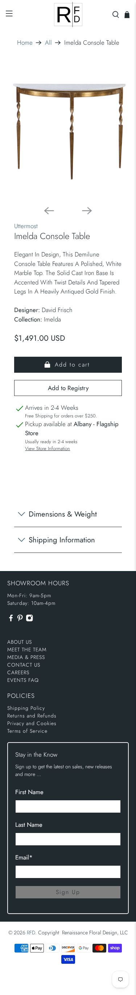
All (48, 43)
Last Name (28, 824)
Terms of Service (27, 731)
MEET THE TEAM (26, 649)
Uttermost (26, 226)
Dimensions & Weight (63, 514)
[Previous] (49, 210)
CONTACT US (23, 664)
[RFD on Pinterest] (20, 619)
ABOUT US (19, 642)
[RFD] (68, 14)
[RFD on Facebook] (11, 619)
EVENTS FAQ (23, 680)
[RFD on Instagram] (29, 619)
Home (25, 43)
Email (24, 857)
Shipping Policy (26, 708)
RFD (31, 932)
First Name (29, 792)
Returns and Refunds (32, 715)
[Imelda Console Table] (68, 131)
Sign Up (68, 892)
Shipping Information (62, 539)
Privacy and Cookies (32, 723)
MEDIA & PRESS (26, 657)
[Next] (87, 210)
